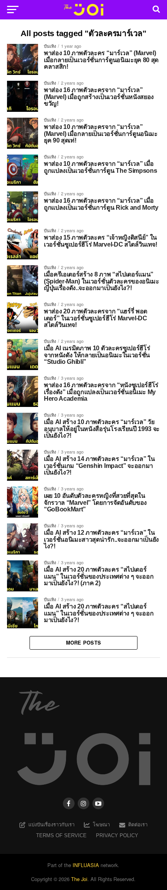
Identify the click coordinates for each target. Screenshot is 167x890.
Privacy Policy (117, 835)
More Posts (83, 642)
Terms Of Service (61, 835)
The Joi (79, 879)
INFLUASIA (86, 865)
